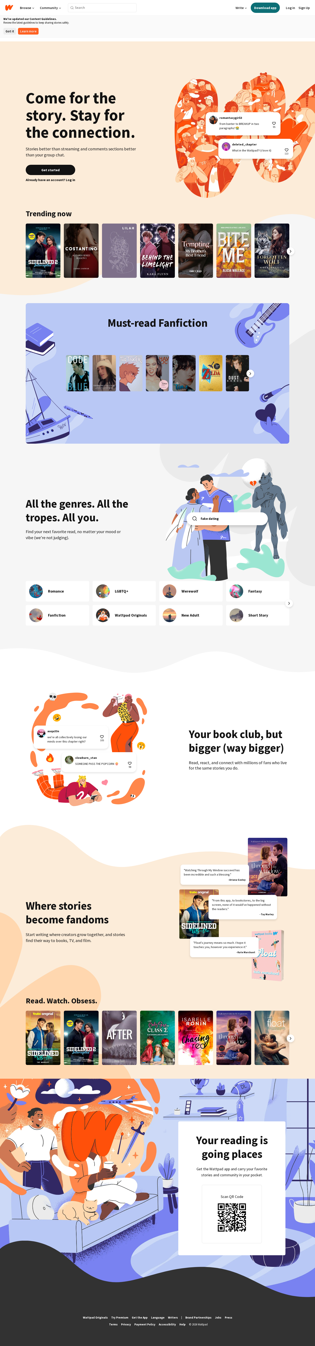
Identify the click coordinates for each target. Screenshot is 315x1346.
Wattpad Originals (95, 1317)
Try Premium (119, 1317)
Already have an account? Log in (50, 180)
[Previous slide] (24, 251)
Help (182, 1324)
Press (228, 1317)
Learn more (28, 31)
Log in (290, 8)
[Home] (9, 8)
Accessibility (167, 1324)
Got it (10, 31)
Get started (50, 170)
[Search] (72, 8)
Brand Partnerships (198, 1317)
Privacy (126, 1324)
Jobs (218, 1317)
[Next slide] (290, 251)
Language (158, 1317)
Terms (113, 1324)
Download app (265, 8)
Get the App (140, 1317)
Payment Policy (144, 1324)
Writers (173, 1317)
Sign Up (304, 8)
